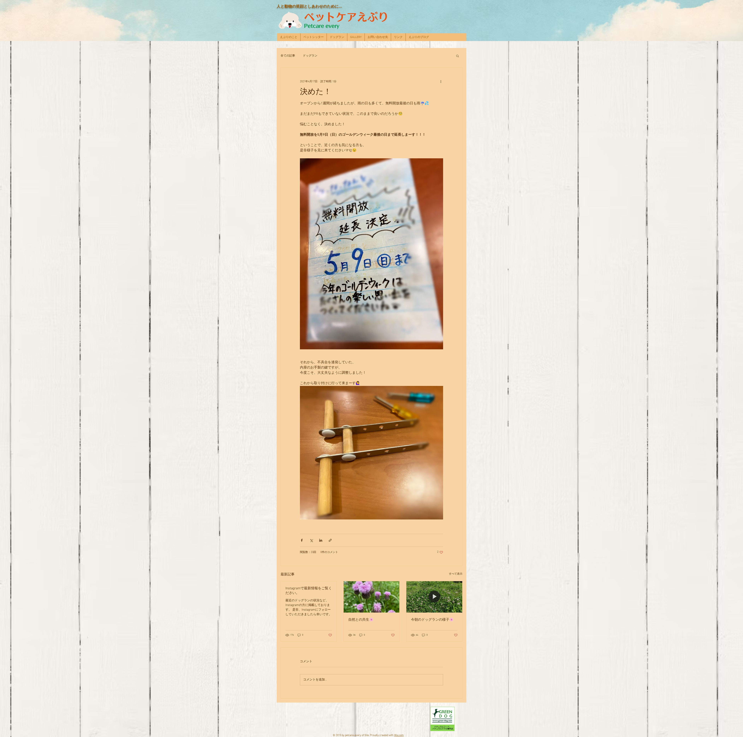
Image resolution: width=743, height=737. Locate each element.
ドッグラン (310, 55)
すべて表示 (455, 574)
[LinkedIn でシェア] (321, 540)
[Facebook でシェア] (302, 540)
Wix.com (399, 735)
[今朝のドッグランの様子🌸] (434, 597)
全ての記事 (288, 55)
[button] (457, 55)
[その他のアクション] (440, 81)
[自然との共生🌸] (372, 597)
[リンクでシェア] (330, 540)
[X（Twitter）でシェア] (311, 540)
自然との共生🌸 (360, 620)
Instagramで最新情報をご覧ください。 (308, 590)
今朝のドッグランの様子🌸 (432, 620)
